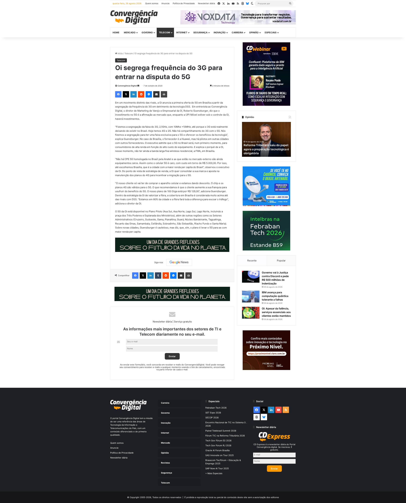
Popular (281, 260)
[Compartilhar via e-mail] (156, 94)
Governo (147, 32)
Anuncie (165, 3)
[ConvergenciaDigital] (134, 17)
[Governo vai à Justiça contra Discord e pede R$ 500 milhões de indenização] (250, 277)
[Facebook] (118, 94)
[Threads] (242, 3)
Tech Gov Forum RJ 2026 (218, 445)
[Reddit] (141, 94)
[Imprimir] (164, 94)
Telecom (164, 32)
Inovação (220, 32)
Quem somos (151, 3)
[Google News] (179, 262)
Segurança (200, 32)
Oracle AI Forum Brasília (217, 450)
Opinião (254, 32)
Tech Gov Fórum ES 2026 (218, 440)
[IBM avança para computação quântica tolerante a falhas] (250, 296)
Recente (252, 260)
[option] (266, 139)
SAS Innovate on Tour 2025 (219, 455)
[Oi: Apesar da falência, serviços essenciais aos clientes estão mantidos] (250, 313)
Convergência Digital (127, 85)
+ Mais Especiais (213, 473)
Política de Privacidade (184, 3)
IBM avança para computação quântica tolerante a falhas (275, 296)
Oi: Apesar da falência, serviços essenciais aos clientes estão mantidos (276, 312)
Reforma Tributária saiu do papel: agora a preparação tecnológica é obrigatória (266, 149)
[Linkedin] (133, 94)
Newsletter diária (206, 3)
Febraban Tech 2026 (216, 407)
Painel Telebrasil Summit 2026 (220, 430)
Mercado (129, 32)
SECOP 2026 (212, 417)
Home (116, 32)
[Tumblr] (158, 275)
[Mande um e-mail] (138, 85)
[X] (126, 94)
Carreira (237, 32)
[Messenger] (149, 94)
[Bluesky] (247, 3)
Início (120, 53)
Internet (181, 32)
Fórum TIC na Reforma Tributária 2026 (225, 435)
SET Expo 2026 (213, 412)
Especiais (270, 32)
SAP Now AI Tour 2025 (217, 468)
